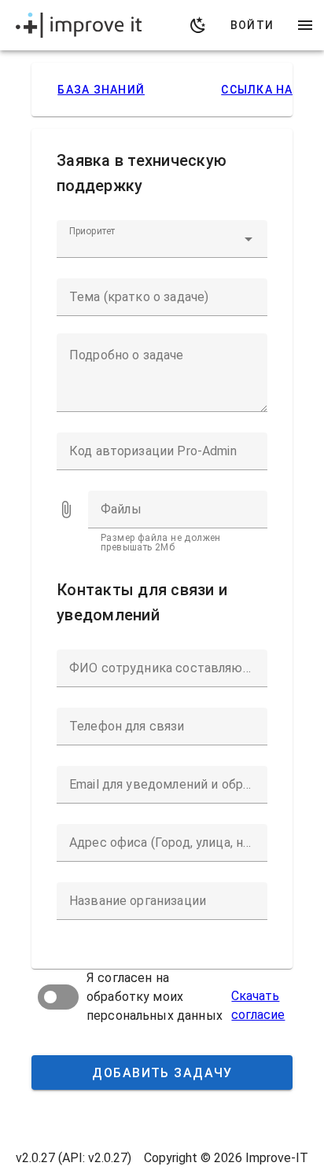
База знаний (101, 89)
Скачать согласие (258, 1005)
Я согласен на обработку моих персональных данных (155, 996)
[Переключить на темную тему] (198, 25)
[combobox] (162, 239)
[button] (248, 239)
